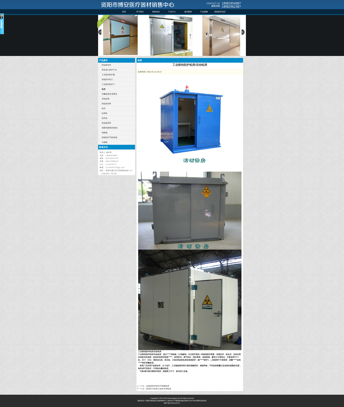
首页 (124, 12)
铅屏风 (104, 113)
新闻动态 (156, 12)
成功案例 (188, 12)
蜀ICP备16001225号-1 (172, 403)
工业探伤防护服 (108, 75)
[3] (172, 55)
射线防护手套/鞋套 (109, 137)
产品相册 (204, 12)
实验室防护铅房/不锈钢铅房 (157, 386)
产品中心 (172, 12)
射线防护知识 (220, 12)
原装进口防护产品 (109, 70)
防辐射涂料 (106, 104)
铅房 (103, 89)
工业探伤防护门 (108, 84)
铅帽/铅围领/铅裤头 (110, 128)
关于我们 (140, 12)
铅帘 (103, 108)
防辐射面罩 (106, 123)
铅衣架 (104, 118)
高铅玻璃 (105, 99)
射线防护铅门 (107, 79)
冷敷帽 (104, 142)
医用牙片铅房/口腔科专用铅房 (158, 389)
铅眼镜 (104, 133)
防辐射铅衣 (106, 65)
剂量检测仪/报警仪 (109, 94)
